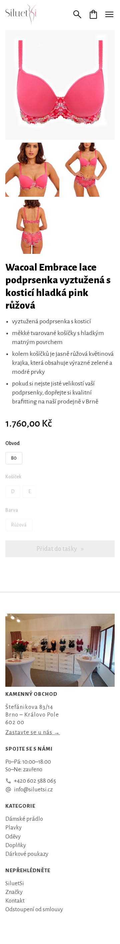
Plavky (13, 827)
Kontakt (15, 901)
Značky (14, 892)
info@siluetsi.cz (33, 789)
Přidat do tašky (57, 548)
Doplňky (15, 845)
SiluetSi (14, 883)
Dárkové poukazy (26, 854)
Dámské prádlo (24, 819)
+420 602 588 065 (35, 781)
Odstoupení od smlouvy (34, 909)
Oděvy (13, 836)
